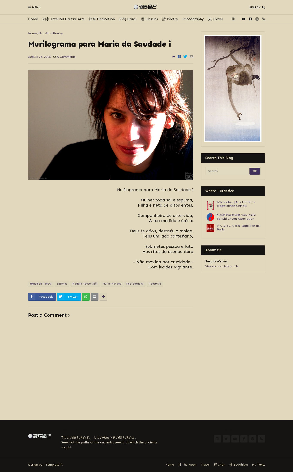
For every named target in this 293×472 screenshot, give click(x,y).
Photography (193, 19)
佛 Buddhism (239, 464)
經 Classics (149, 19)
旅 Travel (215, 19)
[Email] (191, 57)
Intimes (62, 283)
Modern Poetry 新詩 (85, 283)
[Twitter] (185, 57)
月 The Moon (187, 464)
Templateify (54, 464)
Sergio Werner (216, 261)
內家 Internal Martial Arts (63, 19)
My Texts (258, 464)
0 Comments (66, 57)
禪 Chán (219, 464)
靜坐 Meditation (102, 19)
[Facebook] (179, 57)
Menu (36, 7)
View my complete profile (221, 266)
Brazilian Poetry (51, 33)
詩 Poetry (170, 19)
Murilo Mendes (112, 283)
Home (33, 19)
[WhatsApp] (86, 297)
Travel (205, 464)
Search (255, 7)
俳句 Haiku (127, 19)
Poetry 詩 (155, 283)
